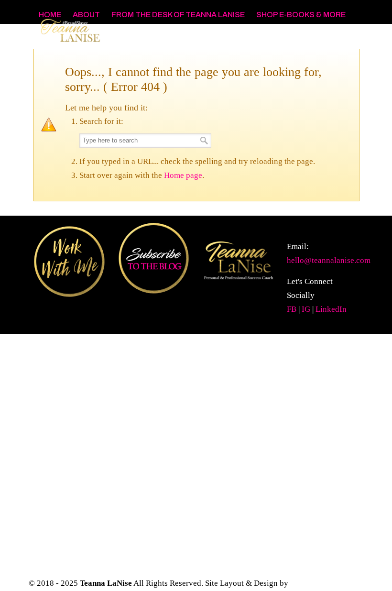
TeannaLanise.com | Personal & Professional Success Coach (105, 39)
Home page (183, 175)
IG (306, 309)
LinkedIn (331, 309)
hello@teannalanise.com (328, 260)
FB (291, 309)
